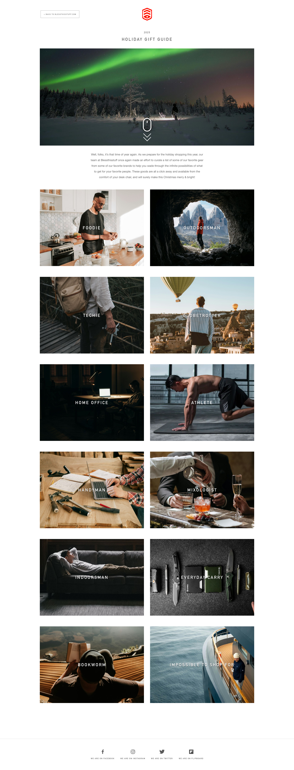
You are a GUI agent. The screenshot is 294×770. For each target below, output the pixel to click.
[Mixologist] (202, 490)
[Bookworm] (92, 664)
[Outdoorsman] (202, 227)
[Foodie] (92, 227)
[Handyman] (92, 490)
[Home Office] (92, 402)
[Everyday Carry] (202, 577)
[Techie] (92, 315)
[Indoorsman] (92, 577)
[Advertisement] (147, 721)
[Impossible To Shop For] (202, 664)
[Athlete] (202, 402)
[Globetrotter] (202, 315)
